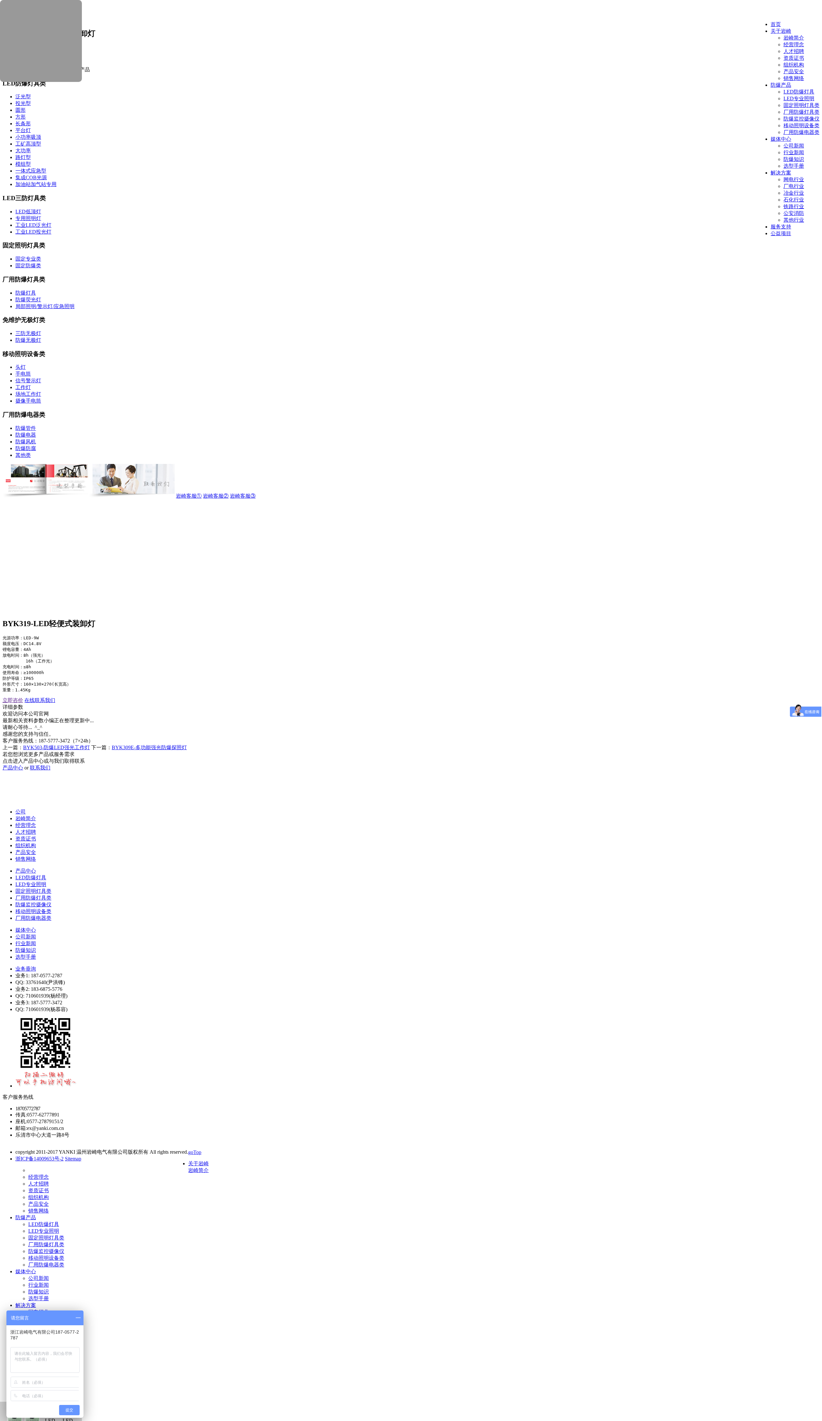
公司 (20, 811)
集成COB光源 (31, 177)
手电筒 (23, 374)
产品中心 (13, 767)
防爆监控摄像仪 (801, 118)
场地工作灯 (28, 394)
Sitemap (73, 1158)
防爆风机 (25, 441)
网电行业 (793, 179)
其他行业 (793, 220)
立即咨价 (13, 700)
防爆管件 (25, 428)
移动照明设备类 (801, 125)
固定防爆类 (28, 265)
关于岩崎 (781, 31)
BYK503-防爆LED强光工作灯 (56, 747)
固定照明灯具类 (801, 105)
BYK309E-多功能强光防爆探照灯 (149, 747)
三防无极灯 (28, 333)
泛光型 (23, 96)
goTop (194, 1152)
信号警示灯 (28, 380)
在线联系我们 (39, 700)
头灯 (20, 367)
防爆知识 (793, 159)
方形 (20, 117)
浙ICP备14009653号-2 (39, 1158)
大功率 (23, 150)
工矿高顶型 (28, 144)
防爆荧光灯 (28, 299)
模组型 (23, 164)
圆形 (20, 110)
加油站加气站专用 (36, 184)
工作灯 (23, 387)
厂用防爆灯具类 (801, 112)
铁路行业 (793, 206)
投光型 (23, 103)
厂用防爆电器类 (801, 132)
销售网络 (793, 78)
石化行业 (793, 199)
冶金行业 (793, 193)
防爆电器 (25, 435)
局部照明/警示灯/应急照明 (44, 306)
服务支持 (781, 226)
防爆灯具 (25, 293)
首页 (776, 24)
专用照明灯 (28, 218)
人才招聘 (793, 51)
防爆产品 (781, 85)
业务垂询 (25, 969)
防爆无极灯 (28, 340)
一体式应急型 (30, 170)
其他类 (23, 455)
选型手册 (793, 166)
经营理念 (793, 44)
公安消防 (793, 213)
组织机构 (793, 64)
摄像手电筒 (28, 401)
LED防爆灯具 (798, 91)
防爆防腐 (25, 448)
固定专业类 (28, 259)
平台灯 (23, 130)
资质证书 (793, 58)
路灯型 (23, 157)
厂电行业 (793, 186)
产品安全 (793, 71)
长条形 (23, 123)
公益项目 (781, 233)
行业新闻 (793, 152)
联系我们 (40, 767)
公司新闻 (793, 145)
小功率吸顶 (28, 137)
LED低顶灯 (28, 211)
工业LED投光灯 (33, 232)
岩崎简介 (793, 37)
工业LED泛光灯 (33, 225)
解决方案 (781, 172)
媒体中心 (781, 139)
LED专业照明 (798, 98)
